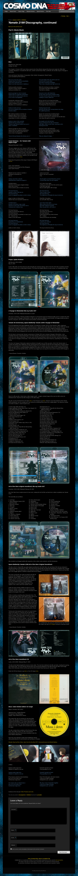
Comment (13, 809)
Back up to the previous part (15, 26)
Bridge (6, 11)
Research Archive (31, 11)
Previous (62, 16)
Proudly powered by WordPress (39, 870)
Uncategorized (22, 794)
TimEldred (24, 20)
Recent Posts (13, 11)
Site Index (48, 11)
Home (29, 858)
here (21, 156)
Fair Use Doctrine (59, 860)
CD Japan (52, 624)
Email (13, 837)
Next (68, 16)
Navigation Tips (46, 858)
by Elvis (14, 742)
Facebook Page (34, 858)
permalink (39, 794)
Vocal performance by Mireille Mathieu (48, 742)
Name (13, 830)
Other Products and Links (27, 791)
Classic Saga (21, 11)
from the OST (29, 742)
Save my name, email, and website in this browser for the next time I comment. (28, 849)
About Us (41, 858)
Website (13, 845)
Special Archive (40, 11)
